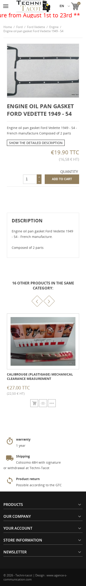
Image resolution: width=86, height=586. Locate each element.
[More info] (52, 403)
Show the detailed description (36, 143)
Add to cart (62, 179)
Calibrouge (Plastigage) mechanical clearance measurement (40, 376)
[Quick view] (43, 403)
